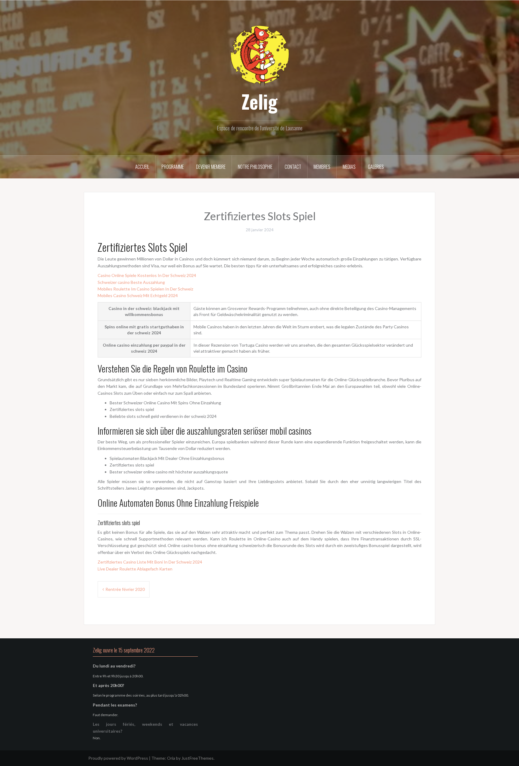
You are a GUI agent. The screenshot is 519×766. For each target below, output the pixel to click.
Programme (173, 166)
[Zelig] (259, 54)
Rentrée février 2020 (125, 589)
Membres (322, 166)
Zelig (259, 101)
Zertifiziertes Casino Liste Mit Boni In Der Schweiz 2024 (150, 561)
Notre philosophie (255, 166)
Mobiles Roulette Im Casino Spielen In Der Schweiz (145, 288)
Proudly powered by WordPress (118, 758)
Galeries (376, 166)
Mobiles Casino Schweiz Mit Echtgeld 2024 (138, 295)
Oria (171, 758)
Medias (349, 166)
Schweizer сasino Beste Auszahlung (131, 282)
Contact (293, 166)
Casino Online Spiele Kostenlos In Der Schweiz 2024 (147, 275)
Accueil (142, 166)
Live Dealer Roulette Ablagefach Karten (135, 568)
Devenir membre (211, 166)
